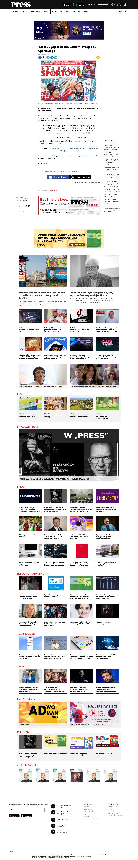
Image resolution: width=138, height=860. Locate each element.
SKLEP (46, 12)
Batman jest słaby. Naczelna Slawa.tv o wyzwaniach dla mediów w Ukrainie (29, 689)
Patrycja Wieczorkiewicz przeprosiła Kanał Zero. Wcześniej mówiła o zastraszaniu (53, 330)
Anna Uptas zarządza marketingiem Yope (110, 195)
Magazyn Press (28, 427)
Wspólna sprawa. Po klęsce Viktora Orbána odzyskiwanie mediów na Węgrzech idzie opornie (112, 146)
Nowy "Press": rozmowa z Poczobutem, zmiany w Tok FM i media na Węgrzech (55, 509)
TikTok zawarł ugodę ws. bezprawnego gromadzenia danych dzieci (80, 329)
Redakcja (87, 806)
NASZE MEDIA (35, 12)
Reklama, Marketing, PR (33, 574)
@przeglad (47, 128)
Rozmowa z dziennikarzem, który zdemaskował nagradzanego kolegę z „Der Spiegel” (106, 690)
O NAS (86, 12)
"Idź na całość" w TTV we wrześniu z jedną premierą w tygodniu (80, 536)
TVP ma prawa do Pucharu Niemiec (28, 536)
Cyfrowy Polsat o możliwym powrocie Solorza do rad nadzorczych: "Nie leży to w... (54, 564)
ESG (67, 12)
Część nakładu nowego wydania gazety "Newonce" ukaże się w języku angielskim (112, 161)
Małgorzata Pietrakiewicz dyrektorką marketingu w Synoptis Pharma (111, 169)
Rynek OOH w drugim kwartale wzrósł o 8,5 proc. (55, 596)
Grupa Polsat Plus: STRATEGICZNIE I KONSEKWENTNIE (102, 417)
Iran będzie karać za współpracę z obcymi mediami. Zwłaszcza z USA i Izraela (81, 509)
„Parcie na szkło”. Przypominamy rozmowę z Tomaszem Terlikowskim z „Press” (54, 690)
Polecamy (24, 732)
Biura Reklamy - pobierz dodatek (104, 754)
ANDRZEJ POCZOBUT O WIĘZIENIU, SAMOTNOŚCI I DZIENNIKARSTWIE (55, 478)
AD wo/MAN (111, 810)
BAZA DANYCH (57, 12)
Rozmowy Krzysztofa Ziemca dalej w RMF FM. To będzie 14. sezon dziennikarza (54, 536)
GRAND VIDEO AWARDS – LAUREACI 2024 (87, 725)
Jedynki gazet (26, 765)
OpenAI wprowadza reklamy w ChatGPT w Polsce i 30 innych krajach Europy (30, 656)
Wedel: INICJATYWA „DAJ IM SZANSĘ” (54, 416)
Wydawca (87, 808)
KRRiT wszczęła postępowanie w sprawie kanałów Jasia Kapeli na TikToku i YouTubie (107, 329)
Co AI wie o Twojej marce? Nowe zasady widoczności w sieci (29, 329)
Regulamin (87, 816)
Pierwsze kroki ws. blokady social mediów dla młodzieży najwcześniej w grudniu (54, 656)
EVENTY (24, 12)
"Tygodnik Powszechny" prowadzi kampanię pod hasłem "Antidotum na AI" (79, 564)
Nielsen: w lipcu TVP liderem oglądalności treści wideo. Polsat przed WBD (29, 564)
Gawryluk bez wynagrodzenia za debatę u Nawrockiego (93, 386)
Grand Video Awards (115, 815)
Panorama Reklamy (114, 813)
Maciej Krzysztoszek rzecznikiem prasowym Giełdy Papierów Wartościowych (111, 202)
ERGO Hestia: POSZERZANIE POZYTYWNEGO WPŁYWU (79, 416)
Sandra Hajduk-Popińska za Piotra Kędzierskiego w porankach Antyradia (111, 176)
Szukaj (121, 12)
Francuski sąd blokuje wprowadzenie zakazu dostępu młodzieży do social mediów (81, 656)
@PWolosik (70, 128)
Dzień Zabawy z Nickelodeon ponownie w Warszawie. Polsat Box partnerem (107, 509)
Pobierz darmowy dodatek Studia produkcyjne (79, 754)
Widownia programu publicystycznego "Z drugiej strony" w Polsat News (80, 357)
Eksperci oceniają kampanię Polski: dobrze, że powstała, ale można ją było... (55, 624)
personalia (74, 171)
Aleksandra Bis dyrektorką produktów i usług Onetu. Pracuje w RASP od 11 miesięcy (112, 210)
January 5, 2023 (81, 137)
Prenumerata (88, 811)
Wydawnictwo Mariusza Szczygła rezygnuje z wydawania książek (104, 536)
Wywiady (23, 666)
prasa (42, 171)
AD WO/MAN (24, 725)
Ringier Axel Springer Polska (63, 171)
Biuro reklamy (88, 810)
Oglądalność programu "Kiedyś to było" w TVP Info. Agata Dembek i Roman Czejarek (30, 357)
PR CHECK (76, 12)
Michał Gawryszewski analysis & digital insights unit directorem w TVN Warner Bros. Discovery (112, 183)
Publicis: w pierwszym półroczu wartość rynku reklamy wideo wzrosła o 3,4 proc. (107, 596)
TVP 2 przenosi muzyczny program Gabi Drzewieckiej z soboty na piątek (106, 357)
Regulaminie (65, 857)
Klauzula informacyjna (91, 818)
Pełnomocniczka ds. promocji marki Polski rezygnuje (41, 386)
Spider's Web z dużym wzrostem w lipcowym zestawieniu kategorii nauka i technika (29, 510)
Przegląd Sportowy (50, 171)
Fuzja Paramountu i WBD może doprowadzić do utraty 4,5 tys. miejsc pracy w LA (55, 357)
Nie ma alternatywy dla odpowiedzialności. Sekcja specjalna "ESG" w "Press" (79, 596)
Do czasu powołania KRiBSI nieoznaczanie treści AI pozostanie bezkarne (105, 656)
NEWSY (15, 12)
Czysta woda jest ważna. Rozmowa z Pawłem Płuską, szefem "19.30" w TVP (80, 689)
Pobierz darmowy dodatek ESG (55, 753)
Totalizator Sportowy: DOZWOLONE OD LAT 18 (27, 416)
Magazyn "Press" (113, 806)
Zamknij (102, 855)
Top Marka (111, 811)
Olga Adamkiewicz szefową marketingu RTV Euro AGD (112, 190)
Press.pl (110, 808)
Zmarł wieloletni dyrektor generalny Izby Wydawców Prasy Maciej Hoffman (91, 294)
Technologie (26, 634)
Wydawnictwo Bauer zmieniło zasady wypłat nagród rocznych (111, 154)
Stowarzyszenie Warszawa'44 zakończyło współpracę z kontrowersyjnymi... (30, 596)
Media (21, 486)
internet (51, 190)
